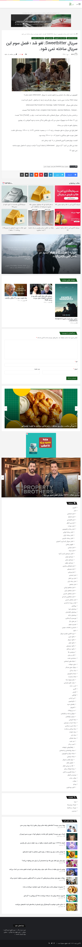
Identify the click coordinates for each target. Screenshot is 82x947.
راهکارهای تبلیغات (67, 747)
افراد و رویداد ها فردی (70, 603)
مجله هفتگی (72, 738)
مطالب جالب (72, 778)
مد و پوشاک (71, 710)
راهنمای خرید (71, 704)
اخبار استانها (71, 517)
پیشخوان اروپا (49, 38)
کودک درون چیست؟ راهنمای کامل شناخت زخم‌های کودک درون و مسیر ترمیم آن (42, 834)
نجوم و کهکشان (70, 717)
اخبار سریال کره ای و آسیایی (64, 541)
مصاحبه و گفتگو (72, 775)
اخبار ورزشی (71, 572)
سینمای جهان (69, 563)
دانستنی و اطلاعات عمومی (69, 627)
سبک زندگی (73, 671)
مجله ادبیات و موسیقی (70, 723)
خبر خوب (72, 741)
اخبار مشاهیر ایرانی (69, 588)
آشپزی (74, 508)
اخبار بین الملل (71, 523)
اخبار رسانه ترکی (68, 535)
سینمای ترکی (69, 560)
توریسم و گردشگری (71, 618)
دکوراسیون (71, 701)
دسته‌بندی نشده (72, 658)
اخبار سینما (72, 551)
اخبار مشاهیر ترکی (69, 591)
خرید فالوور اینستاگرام (10, 930)
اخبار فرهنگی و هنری (69, 566)
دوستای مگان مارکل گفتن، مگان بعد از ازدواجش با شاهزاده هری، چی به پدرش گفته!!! (41, 298)
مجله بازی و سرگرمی (70, 726)
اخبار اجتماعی (71, 514)
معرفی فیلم (70, 763)
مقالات (74, 781)
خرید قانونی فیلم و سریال (67, 634)
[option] (41, 254)
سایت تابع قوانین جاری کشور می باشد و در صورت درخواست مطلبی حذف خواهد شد (41, 13)
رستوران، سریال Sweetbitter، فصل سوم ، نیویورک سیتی (56, 166)
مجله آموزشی (72, 720)
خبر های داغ (72, 621)
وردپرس (74, 811)
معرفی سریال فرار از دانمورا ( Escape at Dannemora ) (66, 320)
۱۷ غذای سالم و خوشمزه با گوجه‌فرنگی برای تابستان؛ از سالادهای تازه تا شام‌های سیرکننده (40, 904)
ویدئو (74, 784)
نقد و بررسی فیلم (68, 766)
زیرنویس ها (71, 652)
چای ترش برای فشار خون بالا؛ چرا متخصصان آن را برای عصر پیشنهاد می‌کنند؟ (48, 426)
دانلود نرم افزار (71, 649)
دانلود (74, 631)
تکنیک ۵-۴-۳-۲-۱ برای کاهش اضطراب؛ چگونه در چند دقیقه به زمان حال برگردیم (42, 843)
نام (76, 362)
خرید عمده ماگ (22, 930)
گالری (74, 689)
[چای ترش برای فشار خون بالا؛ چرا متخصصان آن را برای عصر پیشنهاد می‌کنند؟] (71, 863)
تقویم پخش (69, 544)
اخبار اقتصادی (71, 520)
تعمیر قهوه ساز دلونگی (14, 932)
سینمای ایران (69, 557)
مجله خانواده (72, 732)
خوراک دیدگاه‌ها (71, 808)
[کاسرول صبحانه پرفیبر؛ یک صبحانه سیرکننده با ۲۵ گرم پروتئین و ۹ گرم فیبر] (71, 898)
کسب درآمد (73, 686)
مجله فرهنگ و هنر (69, 769)
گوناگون (74, 695)
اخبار (71, 34)
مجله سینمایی (71, 757)
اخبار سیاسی (71, 548)
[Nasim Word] (71, 4)
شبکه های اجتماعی (69, 661)
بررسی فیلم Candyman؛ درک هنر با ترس (65, 495)
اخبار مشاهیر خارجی (69, 594)
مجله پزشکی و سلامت (70, 729)
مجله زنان (73, 735)
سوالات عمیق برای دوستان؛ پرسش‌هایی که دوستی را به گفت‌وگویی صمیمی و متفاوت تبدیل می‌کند (37, 878)
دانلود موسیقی (70, 646)
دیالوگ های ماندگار (71, 667)
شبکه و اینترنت (72, 677)
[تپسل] (27, 434)
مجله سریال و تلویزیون (37, 38)
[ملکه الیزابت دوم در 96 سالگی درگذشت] (16, 290)
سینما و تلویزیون (71, 674)
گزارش (74, 692)
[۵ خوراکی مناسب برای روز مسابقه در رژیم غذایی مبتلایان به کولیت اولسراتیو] (71, 854)
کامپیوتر (72, 707)
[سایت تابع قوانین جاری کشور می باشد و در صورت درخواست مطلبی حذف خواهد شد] (41, 21)
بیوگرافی (74, 606)
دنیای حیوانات (72, 664)
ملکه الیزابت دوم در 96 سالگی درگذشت (16, 298)
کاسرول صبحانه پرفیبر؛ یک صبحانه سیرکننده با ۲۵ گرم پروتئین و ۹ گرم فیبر (44, 896)
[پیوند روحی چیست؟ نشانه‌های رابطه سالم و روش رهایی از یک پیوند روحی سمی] (71, 828)
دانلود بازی (71, 637)
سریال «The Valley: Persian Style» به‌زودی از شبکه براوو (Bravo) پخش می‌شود (55, 254)
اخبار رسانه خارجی (72, 38)
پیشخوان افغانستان (71, 612)
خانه (75, 34)
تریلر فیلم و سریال (68, 760)
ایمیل (75, 369)
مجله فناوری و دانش (69, 772)
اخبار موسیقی (71, 569)
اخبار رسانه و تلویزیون (63, 34)
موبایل (24, 932)
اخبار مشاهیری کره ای (68, 597)
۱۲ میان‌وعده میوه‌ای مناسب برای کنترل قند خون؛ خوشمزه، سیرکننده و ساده (44, 887)
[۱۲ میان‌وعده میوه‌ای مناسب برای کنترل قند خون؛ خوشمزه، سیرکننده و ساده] (71, 889)
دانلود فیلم (72, 643)
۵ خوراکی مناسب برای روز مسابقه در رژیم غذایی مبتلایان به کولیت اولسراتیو (44, 852)
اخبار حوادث (71, 526)
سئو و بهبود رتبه (70, 680)
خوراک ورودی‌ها (71, 805)
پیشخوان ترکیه (72, 615)
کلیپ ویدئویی (70, 787)
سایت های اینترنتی (69, 683)
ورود (75, 802)
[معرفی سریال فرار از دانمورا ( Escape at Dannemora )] (66, 300)
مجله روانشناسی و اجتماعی (67, 750)
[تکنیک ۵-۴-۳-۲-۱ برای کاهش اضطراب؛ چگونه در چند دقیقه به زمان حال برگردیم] (71, 845)
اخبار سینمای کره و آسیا (66, 554)
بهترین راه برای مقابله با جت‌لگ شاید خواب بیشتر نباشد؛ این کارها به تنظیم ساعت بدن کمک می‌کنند (37, 869)
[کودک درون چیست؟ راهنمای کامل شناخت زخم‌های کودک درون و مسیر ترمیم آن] (71, 837)
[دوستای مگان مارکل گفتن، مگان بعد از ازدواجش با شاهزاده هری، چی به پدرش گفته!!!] (41, 289)
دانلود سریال (71, 640)
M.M (72, 54)
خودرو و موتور (72, 624)
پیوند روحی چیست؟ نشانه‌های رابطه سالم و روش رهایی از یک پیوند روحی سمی (42, 825)
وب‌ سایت (37, 369)
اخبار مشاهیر (72, 584)
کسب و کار (71, 744)
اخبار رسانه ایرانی (68, 532)
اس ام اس (72, 698)
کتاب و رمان (71, 655)
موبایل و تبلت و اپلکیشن (68, 714)
